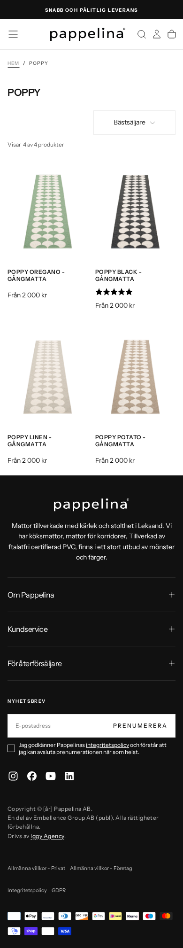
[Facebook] (32, 776)
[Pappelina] (91, 505)
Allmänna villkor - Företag (101, 868)
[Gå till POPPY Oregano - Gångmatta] (48, 210)
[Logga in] (156, 34)
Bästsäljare (129, 122)
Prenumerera (140, 725)
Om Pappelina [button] (31, 594)
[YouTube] (50, 776)
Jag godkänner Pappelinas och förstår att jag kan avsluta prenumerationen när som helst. (93, 748)
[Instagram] (13, 776)
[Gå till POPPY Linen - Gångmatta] (48, 376)
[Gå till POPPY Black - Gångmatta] (135, 210)
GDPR (59, 890)
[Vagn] (171, 34)
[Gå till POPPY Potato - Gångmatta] (135, 376)
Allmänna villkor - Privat (36, 868)
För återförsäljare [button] (34, 663)
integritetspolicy (107, 744)
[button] (13, 34)
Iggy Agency (47, 835)
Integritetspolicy (27, 890)
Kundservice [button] (27, 629)
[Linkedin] (69, 776)
